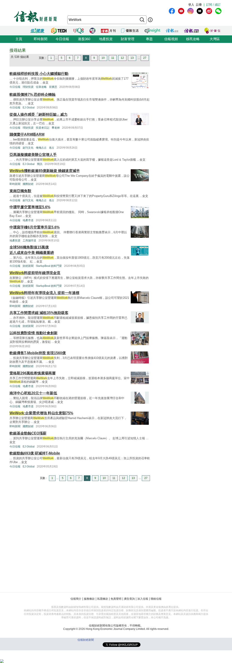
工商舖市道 (29, 240)
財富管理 (127, 39)
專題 (149, 39)
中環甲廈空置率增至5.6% (30, 207)
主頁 (18, 39)
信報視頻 (171, 39)
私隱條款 (102, 598)
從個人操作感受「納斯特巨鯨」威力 (39, 114)
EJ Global (29, 107)
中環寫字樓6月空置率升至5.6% (35, 227)
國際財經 (28, 184)
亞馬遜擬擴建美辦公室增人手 (33, 155)
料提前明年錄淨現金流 (35, 273)
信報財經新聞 (85, 639)
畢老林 (56, 127)
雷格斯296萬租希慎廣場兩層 (33, 373)
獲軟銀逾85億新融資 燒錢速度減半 (45, 171)
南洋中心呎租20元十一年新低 (33, 393)
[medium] (200, 11)
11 (112, 57)
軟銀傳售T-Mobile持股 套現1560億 (38, 353)
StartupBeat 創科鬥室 (49, 266)
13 (132, 57)
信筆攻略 (41, 86)
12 (122, 57)
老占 (51, 147)
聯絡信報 (156, 598)
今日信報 (62, 39)
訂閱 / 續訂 (213, 4)
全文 (45, 82)
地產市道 (28, 220)
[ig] (190, 11)
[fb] (172, 11)
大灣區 (215, 39)
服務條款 (89, 598)
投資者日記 (42, 127)
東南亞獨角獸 (20, 191)
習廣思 (53, 86)
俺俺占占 (41, 147)
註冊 (199, 4)
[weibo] (209, 11)
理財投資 (28, 86)
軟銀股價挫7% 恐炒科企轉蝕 (33, 94)
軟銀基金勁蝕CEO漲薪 (28, 433)
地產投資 (106, 39)
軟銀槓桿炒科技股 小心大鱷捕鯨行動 (39, 74)
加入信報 (142, 598)
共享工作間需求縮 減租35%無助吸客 (39, 313)
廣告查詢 (129, 598)
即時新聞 (40, 39)
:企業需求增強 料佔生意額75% (41, 413)
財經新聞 (28, 266)
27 (144, 57)
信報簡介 (75, 598)
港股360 (84, 39)
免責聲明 (116, 598)
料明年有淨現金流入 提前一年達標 (44, 293)
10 (103, 57)
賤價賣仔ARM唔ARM (27, 134)
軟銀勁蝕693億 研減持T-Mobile (35, 453)
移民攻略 (193, 39)
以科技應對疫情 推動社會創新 (34, 333)
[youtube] (181, 11)
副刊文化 (28, 147)
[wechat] (218, 11)
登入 (191, 4)
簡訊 (39, 164)
